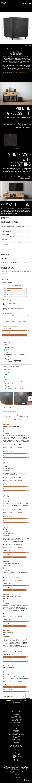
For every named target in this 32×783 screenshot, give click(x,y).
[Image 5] (21, 48)
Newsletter (16, 730)
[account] (23, 3)
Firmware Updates (16, 721)
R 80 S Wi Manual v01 (5, 273)
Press (16, 727)
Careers (16, 738)
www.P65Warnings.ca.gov (16, 702)
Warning (17, 774)
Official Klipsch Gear (16, 719)
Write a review (23, 72)
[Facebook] (13, 745)
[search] (27, 3)
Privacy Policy (16, 739)
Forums (16, 731)
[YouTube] (18, 745)
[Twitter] (11, 745)
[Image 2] (11, 48)
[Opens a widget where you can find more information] (26, 780)
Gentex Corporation (15, 769)
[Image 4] (18, 48)
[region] (16, 28)
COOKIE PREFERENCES (16, 777)
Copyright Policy (16, 742)
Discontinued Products (16, 722)
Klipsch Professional (16, 716)
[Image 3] (15, 48)
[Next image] (29, 27)
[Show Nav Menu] (30, 3)
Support (16, 724)
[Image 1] (7, 48)
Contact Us (16, 725)
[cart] (25, 3)
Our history (16, 733)
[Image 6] (25, 48)
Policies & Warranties (16, 741)
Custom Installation (16, 717)
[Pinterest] (21, 745)
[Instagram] (16, 745)
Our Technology (16, 736)
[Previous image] (2, 27)
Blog (16, 728)
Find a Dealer (16, 714)
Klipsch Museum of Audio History (16, 734)
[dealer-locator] (20, 3)
